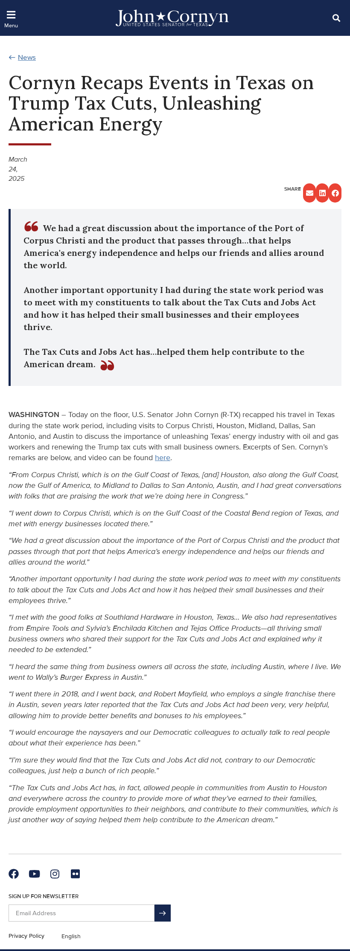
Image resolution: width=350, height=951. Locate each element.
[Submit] (163, 913)
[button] (336, 17)
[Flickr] (75, 874)
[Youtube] (34, 874)
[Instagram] (54, 874)
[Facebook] (13, 874)
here (162, 457)
